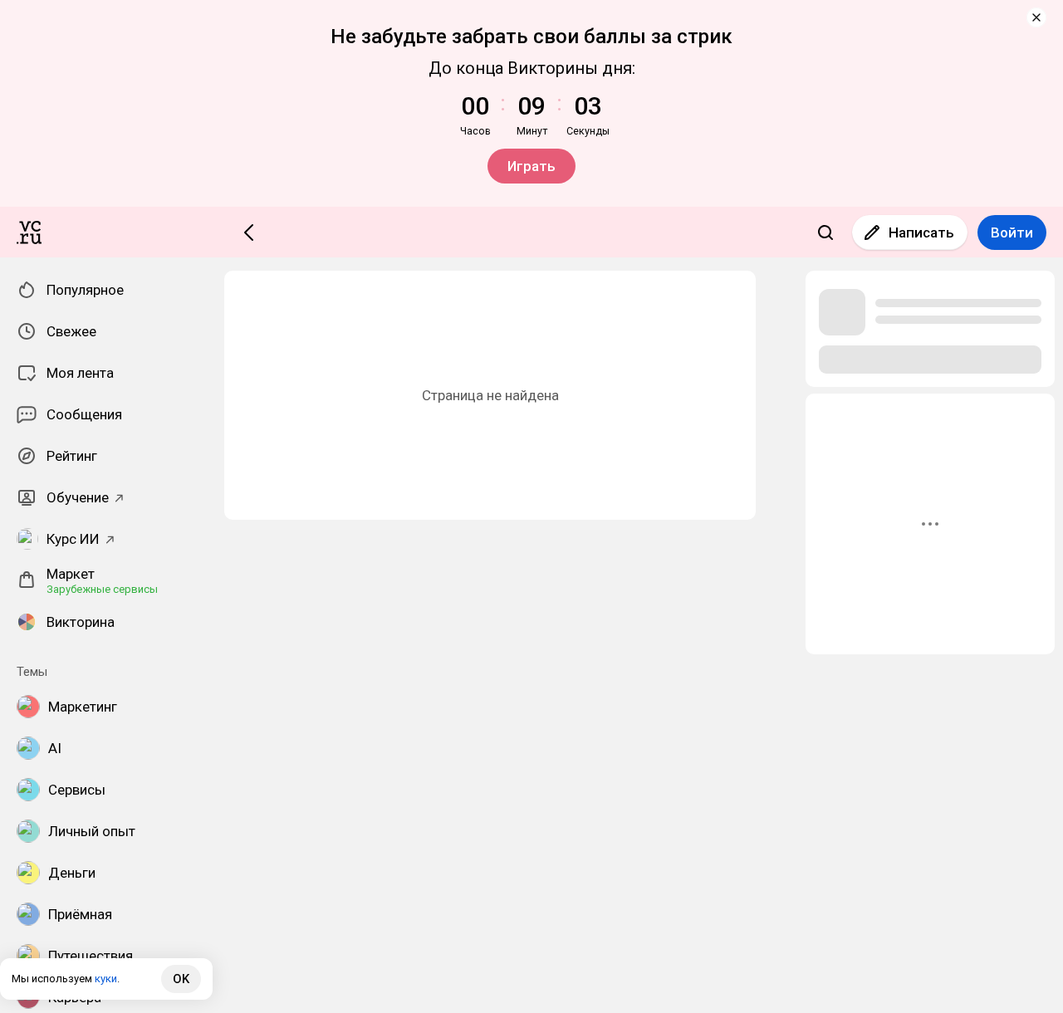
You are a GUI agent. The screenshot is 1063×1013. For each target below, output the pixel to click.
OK (181, 978)
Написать (921, 232)
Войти (1012, 232)
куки (106, 978)
